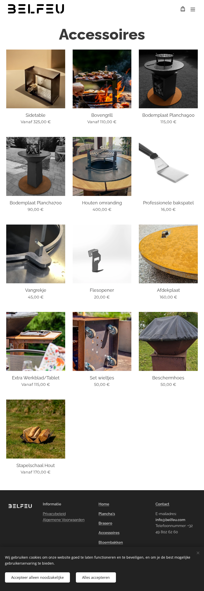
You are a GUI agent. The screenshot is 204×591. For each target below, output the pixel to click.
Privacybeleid (54, 514)
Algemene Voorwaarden (64, 520)
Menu (193, 9)
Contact (162, 504)
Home (104, 504)
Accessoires (109, 533)
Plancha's (107, 514)
